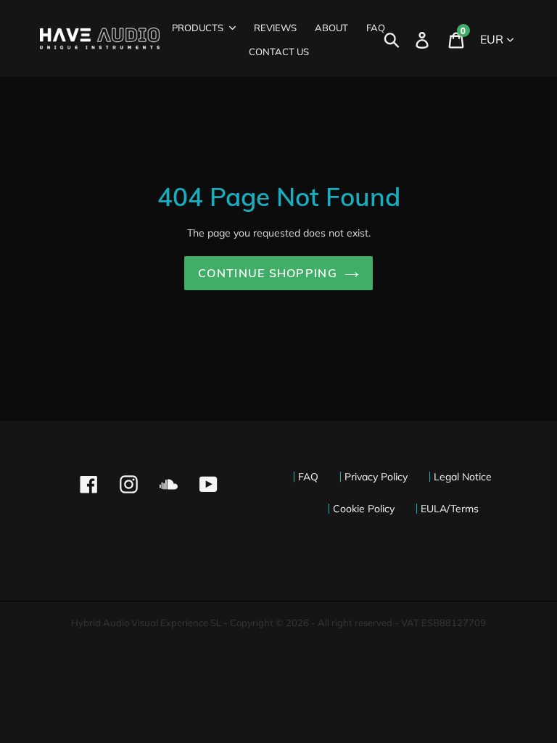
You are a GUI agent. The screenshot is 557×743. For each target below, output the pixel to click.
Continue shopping (267, 273)
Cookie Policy (364, 508)
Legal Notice (463, 476)
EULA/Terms (450, 508)
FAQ (308, 476)
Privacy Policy (376, 476)
